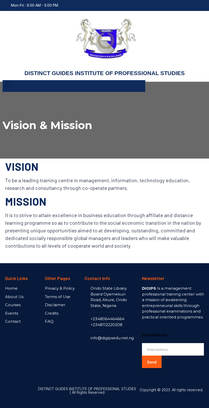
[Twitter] (201, 5)
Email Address (155, 334)
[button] (8, 84)
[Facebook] (191, 5)
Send (151, 361)
